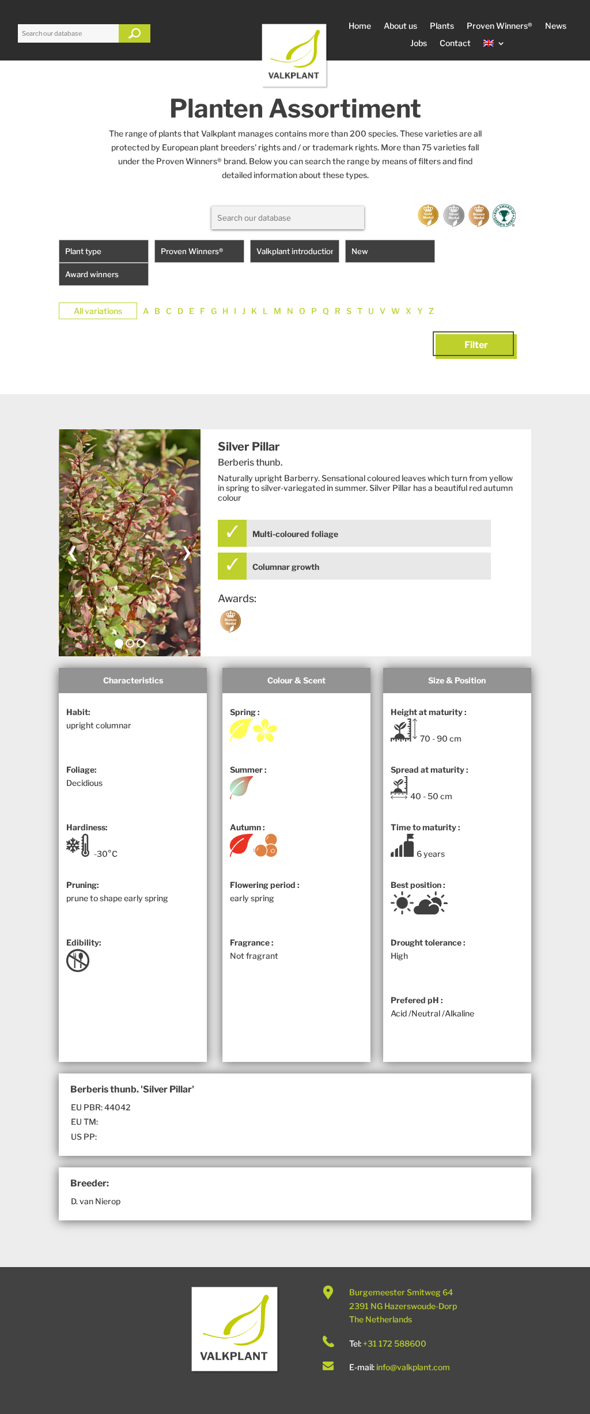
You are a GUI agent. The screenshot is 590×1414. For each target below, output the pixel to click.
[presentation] (72, 550)
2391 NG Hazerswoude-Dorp (403, 1306)
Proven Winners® (499, 26)
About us (400, 26)
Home (360, 26)
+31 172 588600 (394, 1343)
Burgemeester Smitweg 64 (401, 1292)
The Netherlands (380, 1319)
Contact (455, 43)
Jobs (418, 43)
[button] (119, 643)
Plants (442, 26)
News (555, 26)
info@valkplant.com (413, 1367)
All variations (98, 311)
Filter (476, 344)
